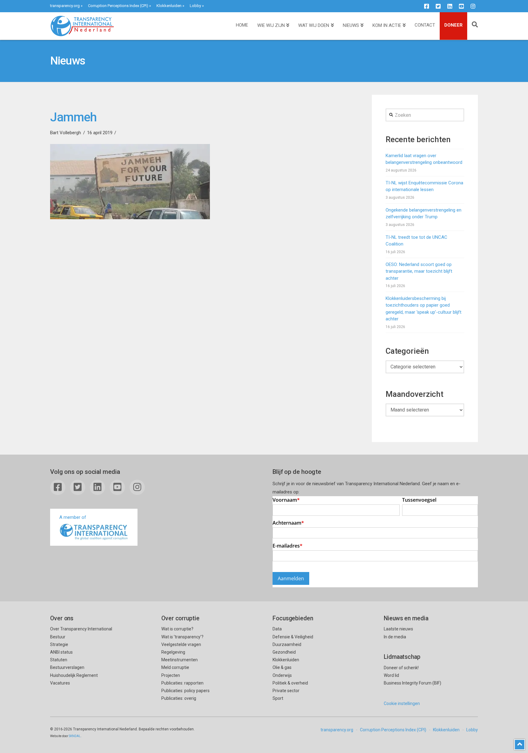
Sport (278, 698)
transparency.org (65, 5)
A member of (72, 517)
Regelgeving (173, 652)
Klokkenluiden (169, 5)
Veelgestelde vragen (181, 644)
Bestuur (57, 636)
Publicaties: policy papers (185, 690)
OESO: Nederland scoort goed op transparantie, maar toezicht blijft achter (419, 271)
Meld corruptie (175, 667)
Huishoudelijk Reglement (74, 675)
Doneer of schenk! (401, 667)
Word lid (391, 675)
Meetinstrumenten (179, 659)
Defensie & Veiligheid (293, 636)
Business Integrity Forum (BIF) (412, 683)
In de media (395, 636)
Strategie (59, 644)
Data (277, 628)
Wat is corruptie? (177, 628)
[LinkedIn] (450, 6)
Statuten (58, 659)
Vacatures (60, 683)
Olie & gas (282, 667)
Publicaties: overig (178, 698)
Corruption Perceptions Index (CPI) (118, 5)
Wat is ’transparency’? (182, 636)
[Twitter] (438, 6)
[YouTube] (461, 6)
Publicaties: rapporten (182, 683)
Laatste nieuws (398, 628)
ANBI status (61, 652)
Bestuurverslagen (67, 667)
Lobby (195, 5)
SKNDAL (75, 736)
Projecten (170, 675)
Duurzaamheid (287, 644)
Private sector (286, 690)
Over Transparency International (81, 628)
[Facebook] (426, 6)
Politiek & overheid (290, 683)
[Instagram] (473, 6)
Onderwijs (282, 675)
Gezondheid (284, 652)
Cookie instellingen (402, 703)
